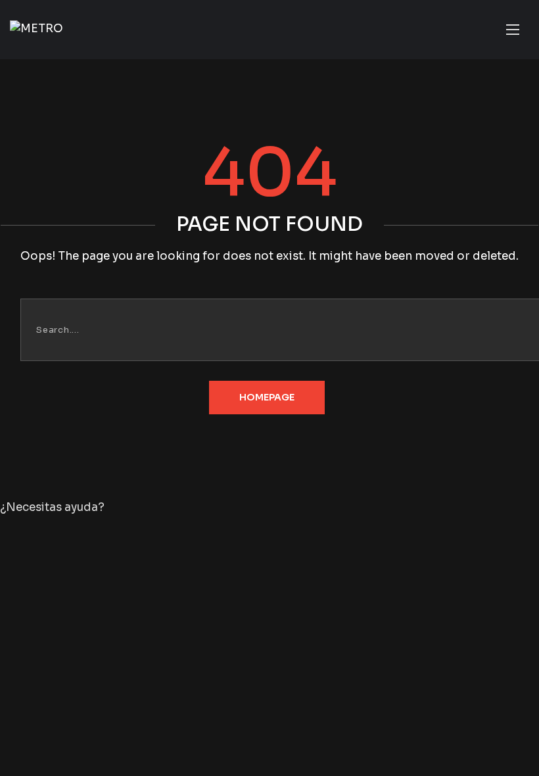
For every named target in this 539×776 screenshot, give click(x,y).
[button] (269, 508)
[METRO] (36, 29)
